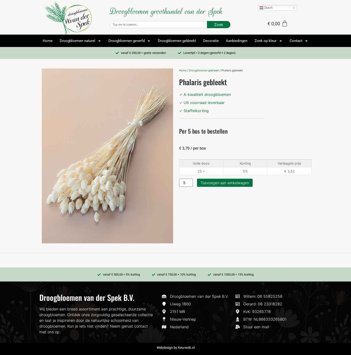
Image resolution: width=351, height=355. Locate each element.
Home (48, 41)
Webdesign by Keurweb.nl (176, 348)
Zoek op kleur (266, 41)
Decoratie (211, 41)
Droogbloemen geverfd (126, 41)
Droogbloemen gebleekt (177, 41)
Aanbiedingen (236, 41)
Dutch (267, 8)
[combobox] (158, 24)
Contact (296, 41)
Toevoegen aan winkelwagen (225, 183)
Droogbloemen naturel (77, 41)
